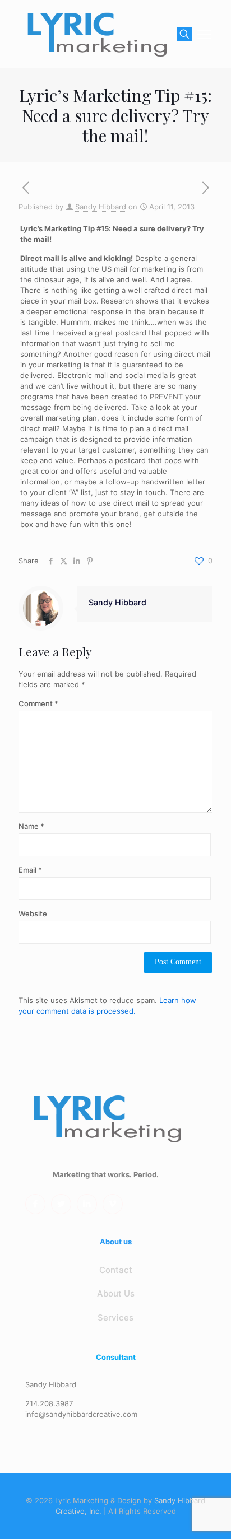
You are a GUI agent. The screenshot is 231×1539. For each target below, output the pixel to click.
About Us (116, 1293)
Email (30, 869)
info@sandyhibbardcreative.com (81, 1414)
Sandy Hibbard (100, 206)
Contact (115, 1270)
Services (115, 1317)
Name (31, 826)
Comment (38, 703)
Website (33, 913)
